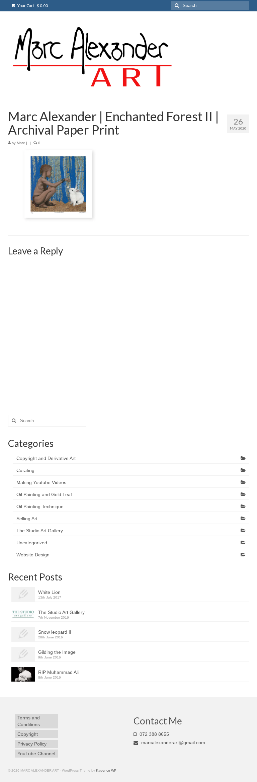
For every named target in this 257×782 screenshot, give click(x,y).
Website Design (33, 554)
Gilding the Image (57, 652)
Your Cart (32, 5)
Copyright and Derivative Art (46, 458)
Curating (25, 470)
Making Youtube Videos (41, 482)
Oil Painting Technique (40, 506)
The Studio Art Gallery (39, 530)
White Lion (49, 592)
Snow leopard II (54, 632)
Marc (21, 143)
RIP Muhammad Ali (58, 672)
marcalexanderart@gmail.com (172, 742)
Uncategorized (31, 542)
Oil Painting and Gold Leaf (44, 494)
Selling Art (26, 518)
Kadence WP (106, 770)
